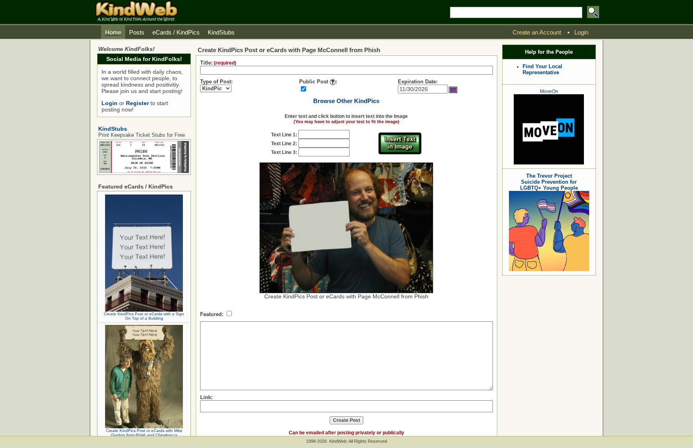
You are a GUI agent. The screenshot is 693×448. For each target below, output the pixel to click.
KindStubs (112, 129)
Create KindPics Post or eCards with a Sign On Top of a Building (144, 316)
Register (137, 103)
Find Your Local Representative (542, 69)
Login (109, 103)
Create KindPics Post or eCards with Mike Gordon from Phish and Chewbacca (144, 432)
